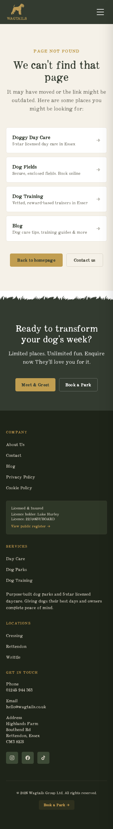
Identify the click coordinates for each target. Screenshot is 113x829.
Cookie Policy (19, 487)
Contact (13, 455)
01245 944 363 (19, 690)
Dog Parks (16, 569)
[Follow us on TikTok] (43, 758)
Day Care (15, 558)
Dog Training (19, 580)
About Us (15, 444)
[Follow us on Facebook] (28, 758)
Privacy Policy (20, 477)
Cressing (14, 635)
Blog (10, 466)
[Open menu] (100, 12)
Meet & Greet (35, 384)
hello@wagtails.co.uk (26, 706)
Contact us (85, 260)
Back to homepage (36, 260)
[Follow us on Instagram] (12, 758)
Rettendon (16, 646)
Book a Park (78, 384)
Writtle (13, 657)
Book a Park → (57, 805)
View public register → (30, 526)
